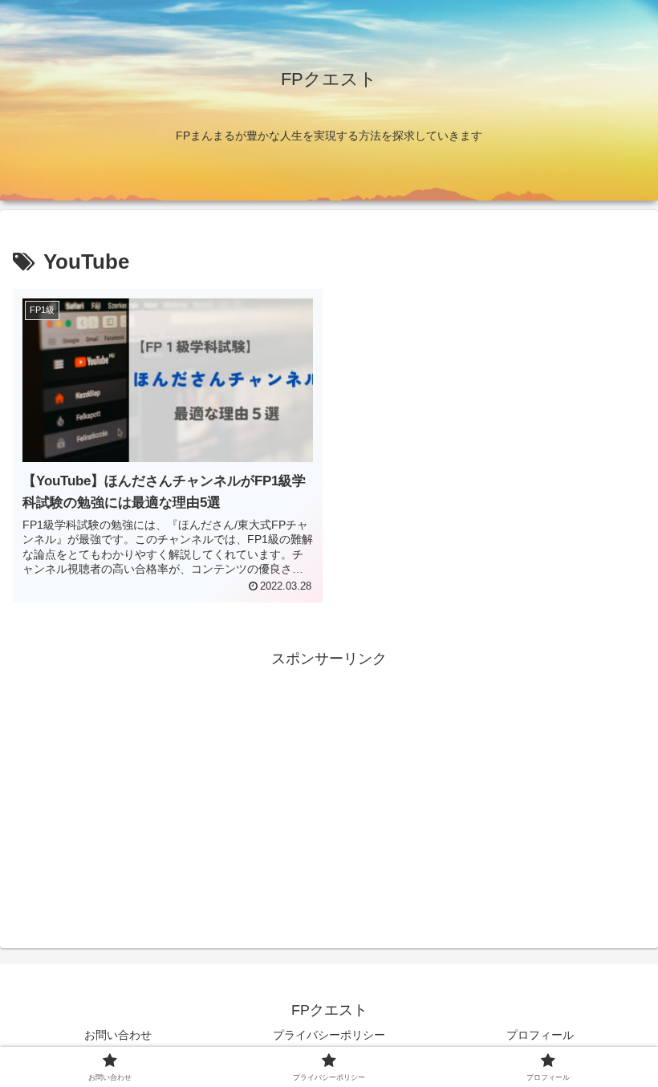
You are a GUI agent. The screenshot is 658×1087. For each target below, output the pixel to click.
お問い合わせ (118, 1034)
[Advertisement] (329, 784)
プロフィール (540, 1034)
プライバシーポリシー (329, 1034)
